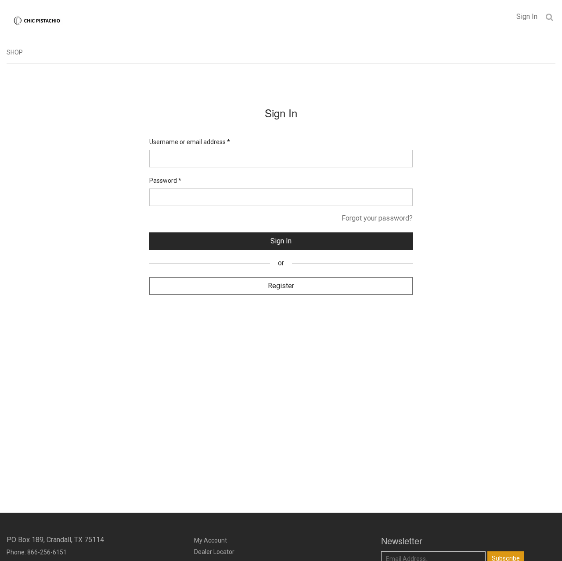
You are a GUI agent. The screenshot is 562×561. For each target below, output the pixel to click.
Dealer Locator (214, 551)
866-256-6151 (47, 552)
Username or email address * (189, 141)
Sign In (526, 16)
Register (281, 286)
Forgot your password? (377, 218)
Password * (165, 180)
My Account (210, 540)
